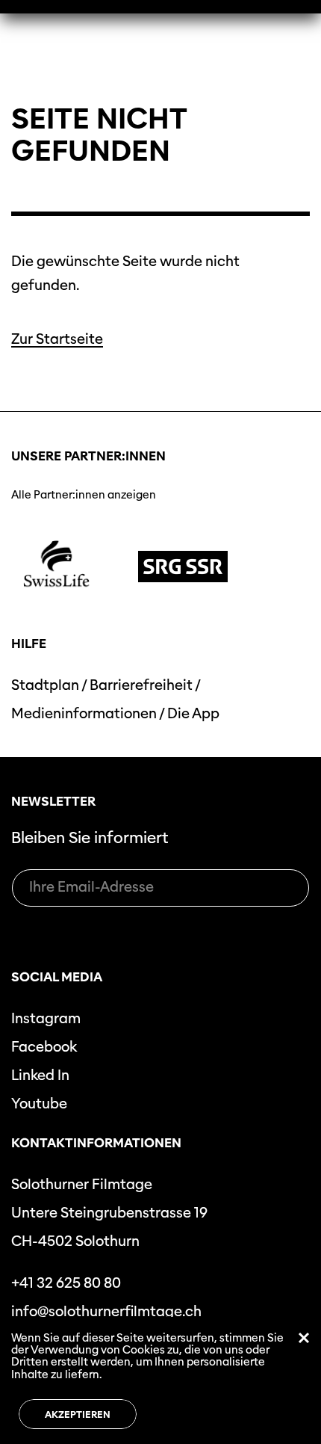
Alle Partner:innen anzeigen (83, 495)
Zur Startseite (57, 339)
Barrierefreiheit (141, 685)
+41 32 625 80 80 (66, 1283)
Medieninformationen (84, 713)
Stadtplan (45, 685)
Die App (193, 713)
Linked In (40, 1075)
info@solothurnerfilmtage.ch (106, 1311)
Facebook (44, 1046)
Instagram (46, 1018)
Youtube (39, 1103)
